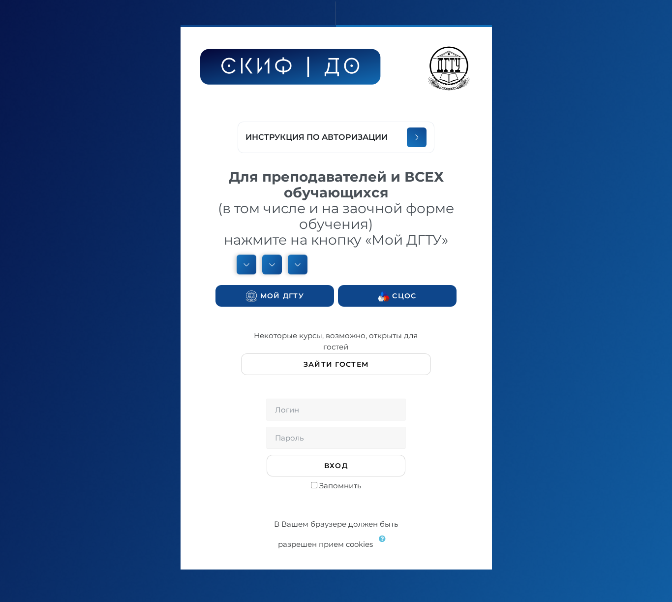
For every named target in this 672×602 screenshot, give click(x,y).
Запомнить (340, 485)
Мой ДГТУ (280, 295)
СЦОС (403, 295)
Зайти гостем (336, 364)
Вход (336, 465)
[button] (385, 545)
